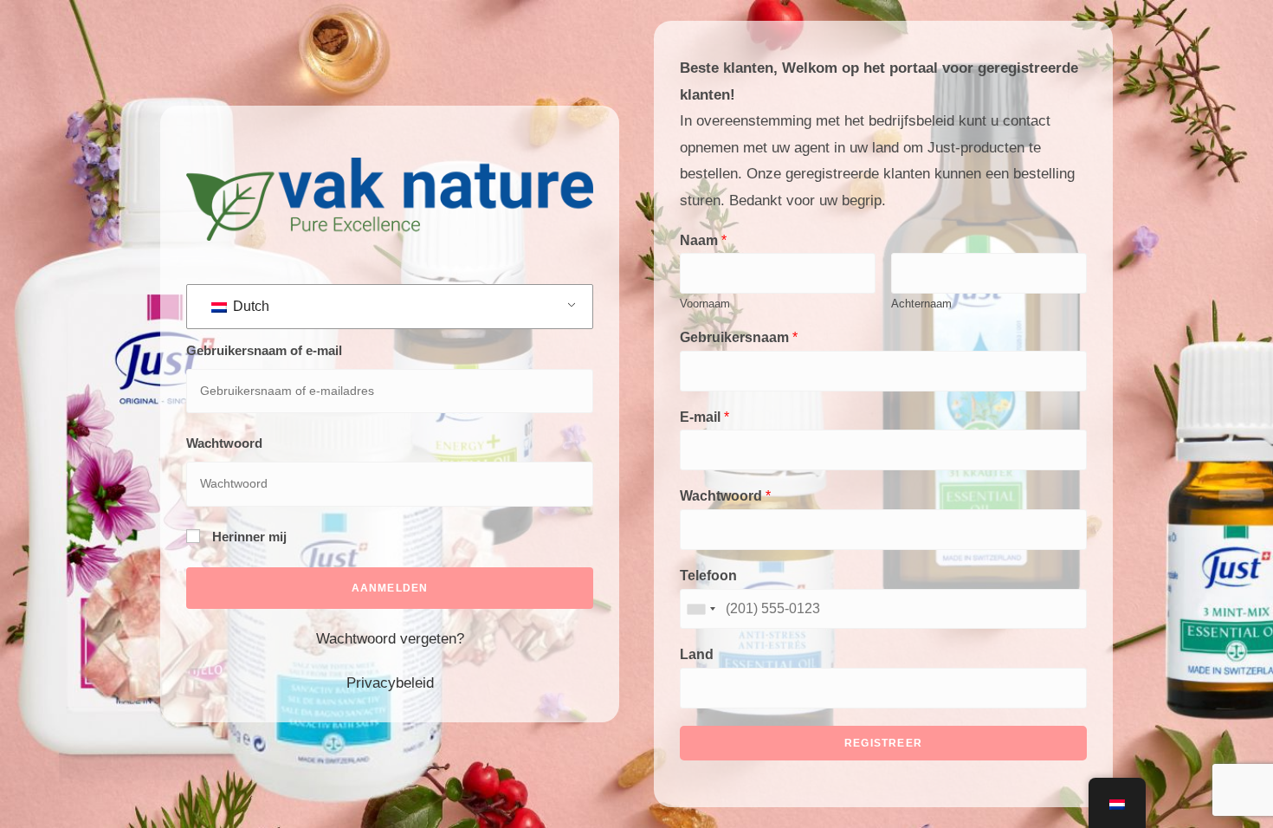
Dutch (249, 306)
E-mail (704, 417)
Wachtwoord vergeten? (390, 639)
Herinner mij (248, 536)
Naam (703, 240)
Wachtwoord (224, 443)
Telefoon (708, 575)
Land (697, 654)
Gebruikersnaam (739, 337)
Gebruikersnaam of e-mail (264, 350)
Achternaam (921, 303)
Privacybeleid (390, 683)
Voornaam (705, 303)
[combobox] (701, 609)
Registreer (883, 743)
